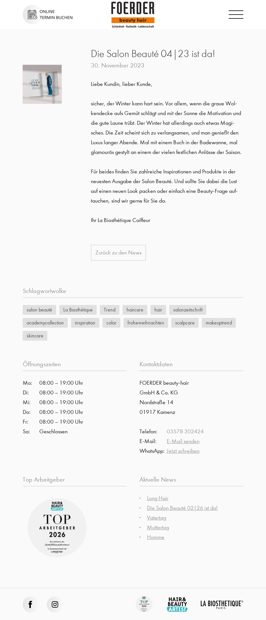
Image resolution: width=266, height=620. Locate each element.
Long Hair (157, 498)
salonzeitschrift (187, 310)
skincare (35, 336)
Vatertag (156, 517)
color (111, 323)
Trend (109, 310)
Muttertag (158, 527)
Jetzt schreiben (183, 451)
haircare (135, 310)
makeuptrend (219, 323)
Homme (155, 537)
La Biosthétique (78, 310)
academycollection (45, 323)
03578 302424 (185, 431)
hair (158, 310)
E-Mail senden (183, 441)
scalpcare (185, 323)
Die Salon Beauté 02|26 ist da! (182, 508)
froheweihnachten (145, 323)
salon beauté (39, 310)
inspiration (85, 323)
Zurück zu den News (118, 252)
